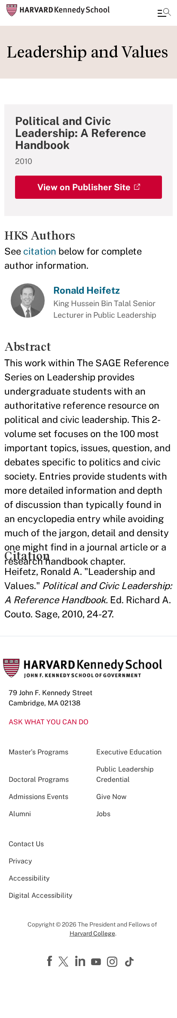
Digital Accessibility (41, 895)
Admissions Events (38, 797)
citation (39, 251)
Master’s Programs (38, 752)
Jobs (103, 814)
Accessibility (29, 878)
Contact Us (26, 844)
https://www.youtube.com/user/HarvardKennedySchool (97, 962)
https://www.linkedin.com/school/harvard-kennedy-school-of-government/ (81, 961)
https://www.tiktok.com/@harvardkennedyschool (129, 962)
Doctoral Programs (39, 779)
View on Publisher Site (84, 187)
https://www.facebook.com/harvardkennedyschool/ (50, 961)
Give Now (111, 797)
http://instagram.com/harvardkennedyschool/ (113, 963)
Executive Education (129, 752)
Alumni (20, 814)
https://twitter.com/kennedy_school (64, 962)
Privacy (20, 861)
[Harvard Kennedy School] (58, 10)
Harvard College (92, 933)
